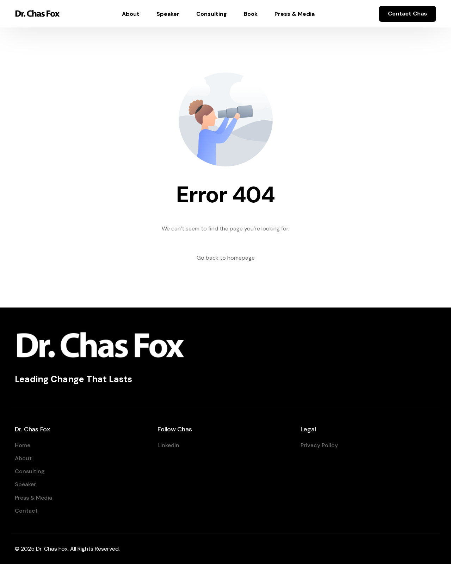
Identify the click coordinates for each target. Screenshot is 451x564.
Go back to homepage (226, 257)
